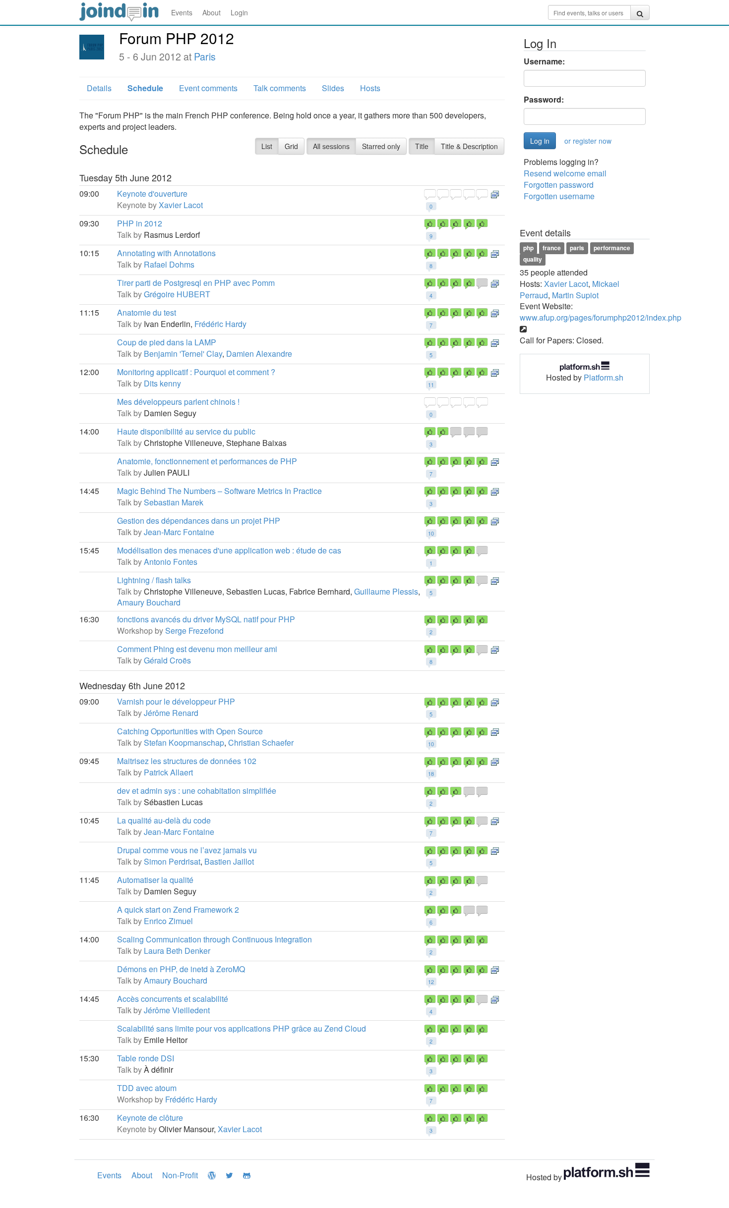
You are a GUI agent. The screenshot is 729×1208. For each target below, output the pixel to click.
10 (431, 533)
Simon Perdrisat (172, 861)
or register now (587, 141)
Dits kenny (162, 383)
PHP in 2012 (139, 223)
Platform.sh (603, 377)
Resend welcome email (565, 173)
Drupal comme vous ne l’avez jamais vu (187, 850)
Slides (333, 88)
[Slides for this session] (495, 193)
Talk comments (279, 88)
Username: (544, 61)
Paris (205, 56)
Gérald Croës (167, 660)
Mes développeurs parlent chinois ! (178, 401)
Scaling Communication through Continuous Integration (214, 939)
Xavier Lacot (181, 205)
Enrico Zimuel (168, 921)
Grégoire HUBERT (177, 294)
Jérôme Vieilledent (177, 1010)
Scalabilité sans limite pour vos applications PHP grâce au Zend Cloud (241, 1028)
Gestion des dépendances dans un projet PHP (198, 520)
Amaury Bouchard (149, 602)
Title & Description (469, 146)
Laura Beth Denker (177, 950)
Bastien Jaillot (229, 861)
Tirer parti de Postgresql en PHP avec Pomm (196, 282)
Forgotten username (559, 196)
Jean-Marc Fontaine (179, 532)
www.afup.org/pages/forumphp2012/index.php (600, 317)
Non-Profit (180, 1175)
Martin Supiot (575, 295)
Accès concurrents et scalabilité (172, 998)
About (211, 12)
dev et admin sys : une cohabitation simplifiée (196, 790)
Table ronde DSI (145, 1058)
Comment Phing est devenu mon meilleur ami (197, 649)
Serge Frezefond (194, 630)
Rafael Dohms (169, 264)
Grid (291, 146)
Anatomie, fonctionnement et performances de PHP (207, 461)
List (266, 146)
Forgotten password (559, 184)
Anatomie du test (146, 312)
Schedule (145, 88)
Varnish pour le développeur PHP (176, 701)
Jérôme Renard (171, 712)
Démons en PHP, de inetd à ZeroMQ (181, 969)
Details (99, 88)
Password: (544, 99)
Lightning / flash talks (154, 580)
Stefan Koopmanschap (184, 742)
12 (431, 982)
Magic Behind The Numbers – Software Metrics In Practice (219, 490)
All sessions (331, 146)
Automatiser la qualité (155, 879)
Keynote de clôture (150, 1117)
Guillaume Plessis (386, 591)
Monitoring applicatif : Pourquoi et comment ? (196, 372)
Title (421, 146)
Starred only (381, 146)
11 (431, 384)
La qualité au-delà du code (164, 820)
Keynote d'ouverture (152, 193)
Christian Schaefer (261, 742)
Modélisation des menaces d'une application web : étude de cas (229, 550)
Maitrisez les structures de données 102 (186, 761)
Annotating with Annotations (166, 253)
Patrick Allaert (168, 772)
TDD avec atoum (147, 1088)
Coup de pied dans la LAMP (166, 342)
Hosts (370, 88)
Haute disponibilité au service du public (186, 431)
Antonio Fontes (170, 561)
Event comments (208, 88)
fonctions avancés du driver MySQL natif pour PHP (206, 619)
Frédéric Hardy (220, 323)
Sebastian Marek (173, 502)
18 (431, 773)
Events (181, 12)
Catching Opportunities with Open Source (190, 731)
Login (239, 12)
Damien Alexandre (259, 353)
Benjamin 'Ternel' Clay (183, 353)
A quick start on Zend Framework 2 (178, 909)
